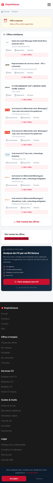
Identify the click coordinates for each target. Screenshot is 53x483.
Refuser (39, 479)
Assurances (6, 431)
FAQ (3, 329)
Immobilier (6, 426)
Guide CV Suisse (8, 392)
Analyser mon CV (9, 376)
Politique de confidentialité (13, 445)
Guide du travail (8, 405)
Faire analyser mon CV (28, 282)
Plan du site (6, 455)
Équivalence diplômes (11, 410)
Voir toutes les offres (27, 221)
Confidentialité (32, 473)
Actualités (5, 352)
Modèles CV (6, 387)
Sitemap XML (7, 460)
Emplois (15, 11)
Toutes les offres (9, 342)
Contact (4, 324)
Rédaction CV (7, 382)
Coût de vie (6, 421)
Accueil (6, 11)
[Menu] (49, 4)
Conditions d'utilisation (11, 449)
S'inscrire (5, 363)
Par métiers (6, 348)
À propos (5, 318)
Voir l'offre (27, 55)
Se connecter (7, 358)
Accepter (14, 479)
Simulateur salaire (9, 415)
